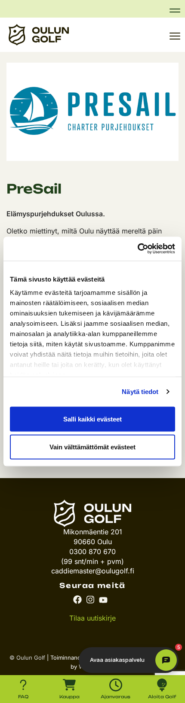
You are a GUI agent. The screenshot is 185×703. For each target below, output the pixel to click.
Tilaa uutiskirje (92, 618)
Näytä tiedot (140, 391)
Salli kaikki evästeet (92, 418)
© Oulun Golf (27, 657)
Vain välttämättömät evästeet (92, 447)
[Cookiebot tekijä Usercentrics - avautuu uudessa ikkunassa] (137, 249)
